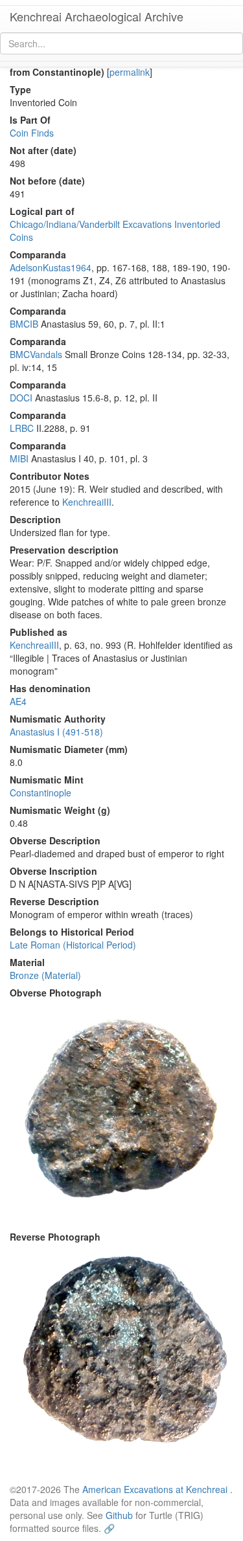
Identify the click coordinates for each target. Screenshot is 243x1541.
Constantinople (40, 792)
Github (119, 1515)
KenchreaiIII (86, 501)
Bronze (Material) (45, 975)
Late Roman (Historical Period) (73, 944)
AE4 (18, 701)
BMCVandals (36, 354)
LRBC (22, 428)
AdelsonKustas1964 (50, 267)
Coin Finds (32, 132)
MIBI (19, 458)
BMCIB (24, 323)
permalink (130, 71)
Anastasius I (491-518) (56, 731)
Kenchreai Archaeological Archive (96, 16)
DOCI (21, 397)
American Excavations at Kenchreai (154, 1489)
